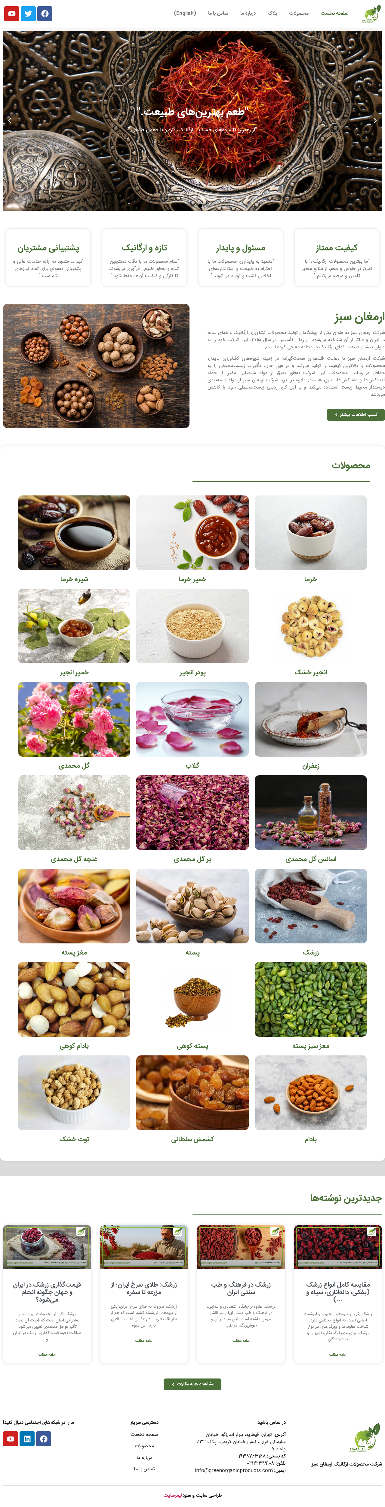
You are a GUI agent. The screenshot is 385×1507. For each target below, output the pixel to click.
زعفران (310, 766)
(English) (185, 14)
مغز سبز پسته (310, 1046)
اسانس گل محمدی (310, 859)
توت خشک (74, 1139)
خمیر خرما (192, 579)
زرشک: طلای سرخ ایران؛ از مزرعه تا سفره (144, 1289)
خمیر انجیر (74, 672)
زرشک (311, 952)
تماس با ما (218, 14)
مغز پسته (74, 952)
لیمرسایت (172, 1496)
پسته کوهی (192, 1046)
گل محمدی (74, 766)
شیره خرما (74, 579)
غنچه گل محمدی (74, 859)
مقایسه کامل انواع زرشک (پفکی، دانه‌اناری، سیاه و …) (338, 1292)
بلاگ (272, 14)
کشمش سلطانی (192, 1139)
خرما (310, 579)
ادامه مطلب (337, 1354)
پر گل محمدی (192, 859)
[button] (375, 120)
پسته (193, 952)
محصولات (299, 14)
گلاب (192, 766)
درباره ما (248, 14)
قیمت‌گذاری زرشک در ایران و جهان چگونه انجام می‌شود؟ (47, 1292)
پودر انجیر (193, 672)
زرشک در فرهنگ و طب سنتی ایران (241, 1289)
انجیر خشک (310, 672)
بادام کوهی (74, 1046)
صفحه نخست (334, 14)
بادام (311, 1139)
